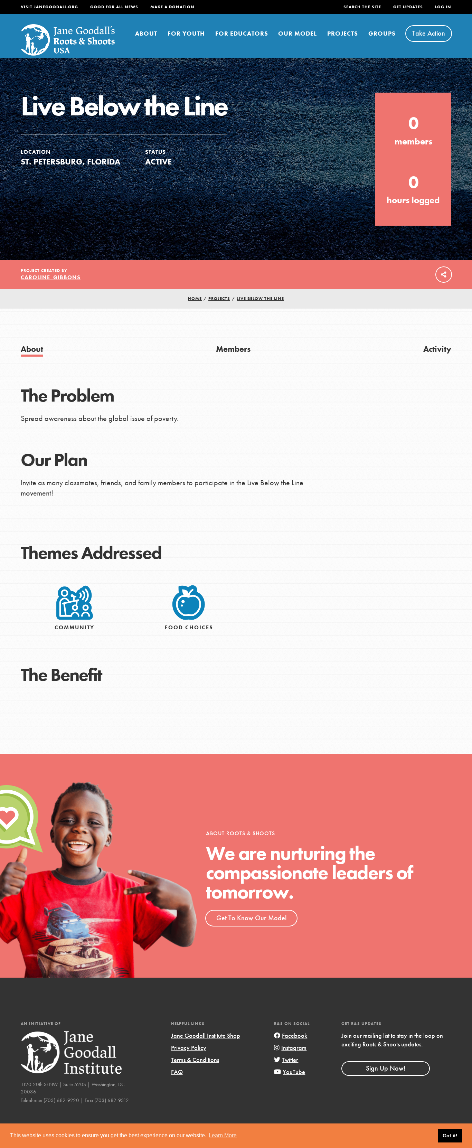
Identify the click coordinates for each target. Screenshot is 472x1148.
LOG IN (443, 7)
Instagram (293, 1048)
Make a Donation (172, 7)
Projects (342, 33)
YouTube (294, 1072)
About (146, 33)
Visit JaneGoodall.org (49, 7)
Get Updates (408, 7)
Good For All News (114, 7)
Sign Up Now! (385, 1068)
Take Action (428, 33)
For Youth (186, 33)
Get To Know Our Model (251, 917)
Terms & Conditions (195, 1060)
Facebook (294, 1035)
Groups (382, 33)
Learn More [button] (223, 1135)
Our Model (297, 33)
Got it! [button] (450, 1135)
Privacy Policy (188, 1048)
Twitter (290, 1060)
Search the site (362, 7)
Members (233, 349)
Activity (437, 349)
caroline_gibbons (51, 277)
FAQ (177, 1072)
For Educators (241, 33)
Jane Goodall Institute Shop (205, 1035)
